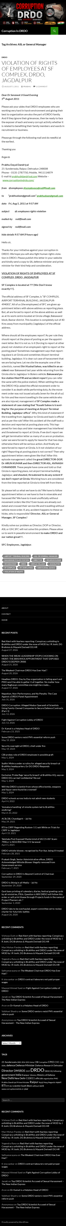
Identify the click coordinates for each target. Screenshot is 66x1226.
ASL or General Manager (46, 556)
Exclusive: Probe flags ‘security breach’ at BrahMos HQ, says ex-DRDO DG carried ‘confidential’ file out (33, 776)
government (8, 1074)
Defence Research (44, 1065)
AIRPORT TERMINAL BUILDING (17, 556)
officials (39, 1078)
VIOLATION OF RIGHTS (13, 572)
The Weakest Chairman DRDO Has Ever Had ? (24, 670)
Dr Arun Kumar (53, 560)
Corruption (43, 1062)
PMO (56, 1078)
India (18, 1074)
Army (32, 1062)
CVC (57, 1062)
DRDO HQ (49, 1071)
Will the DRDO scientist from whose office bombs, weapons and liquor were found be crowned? (31, 788)
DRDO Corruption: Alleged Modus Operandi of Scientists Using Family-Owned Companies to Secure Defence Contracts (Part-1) (32, 708)
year (26, 1088)
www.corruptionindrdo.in (13, 1089)
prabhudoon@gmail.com (50, 195)
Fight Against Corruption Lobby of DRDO (22, 719)
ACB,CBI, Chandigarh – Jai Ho (17, 818)
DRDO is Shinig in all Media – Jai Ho (19, 882)
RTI (4, 1085)
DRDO (23, 564)
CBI (36, 1062)
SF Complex (9, 568)
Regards (51, 1082)
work (41, 1086)
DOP (28, 1071)
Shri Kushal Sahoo (46, 568)
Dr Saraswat (10, 564)
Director (37, 560)
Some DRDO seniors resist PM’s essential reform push (28, 737)
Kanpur (25, 1075)
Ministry (33, 1075)
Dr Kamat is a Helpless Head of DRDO (21, 728)
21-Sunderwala (9, 1062)
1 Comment (41, 86)
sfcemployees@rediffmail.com (39, 187)
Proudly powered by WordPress (15, 1222)
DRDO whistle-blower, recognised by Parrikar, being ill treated (33, 850)
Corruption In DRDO (15, 31)
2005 (19, 1062)
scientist (17, 1086)
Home (5, 620)
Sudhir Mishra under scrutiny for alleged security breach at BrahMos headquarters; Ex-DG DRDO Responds (31, 765)
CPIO (51, 1061)
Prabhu (27, 86)
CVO (62, 1062)
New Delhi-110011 (24, 1078)
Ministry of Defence (46, 1075)
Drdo (4, 57)
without (35, 1086)
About (5, 608)
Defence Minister (25, 1065)
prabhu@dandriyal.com (24, 176)
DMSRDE (19, 1070)
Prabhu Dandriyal (9, 1082)
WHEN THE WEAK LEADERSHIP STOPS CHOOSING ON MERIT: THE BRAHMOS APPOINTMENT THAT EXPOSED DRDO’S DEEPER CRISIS (30, 658)
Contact (6, 614)
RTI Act (9, 1086)
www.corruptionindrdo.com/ (18, 180)
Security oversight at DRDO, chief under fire (23, 746)
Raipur (34, 1082)
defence (10, 1065)
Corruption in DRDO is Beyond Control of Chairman (28, 873)
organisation (48, 1078)
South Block (26, 1086)
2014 (23, 1062)
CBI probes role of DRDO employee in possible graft (27, 754)
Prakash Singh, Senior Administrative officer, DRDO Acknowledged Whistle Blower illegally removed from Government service (28, 862)
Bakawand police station (16, 560)
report (58, 1082)
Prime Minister (23, 1082)
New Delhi (8, 1078)
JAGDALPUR (54, 564)
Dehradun (58, 1065)
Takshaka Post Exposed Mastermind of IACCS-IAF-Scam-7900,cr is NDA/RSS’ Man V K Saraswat (30, 840)
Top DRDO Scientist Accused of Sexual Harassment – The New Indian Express (28, 1021)
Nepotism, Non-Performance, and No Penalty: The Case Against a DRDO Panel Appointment (29, 695)
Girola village (38, 564)
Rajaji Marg (43, 1082)
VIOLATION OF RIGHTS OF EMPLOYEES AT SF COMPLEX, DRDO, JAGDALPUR (29, 71)
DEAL (4, 1065)
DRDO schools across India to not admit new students (28, 798)
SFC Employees (26, 568)
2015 (28, 1062)
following (57, 1071)
